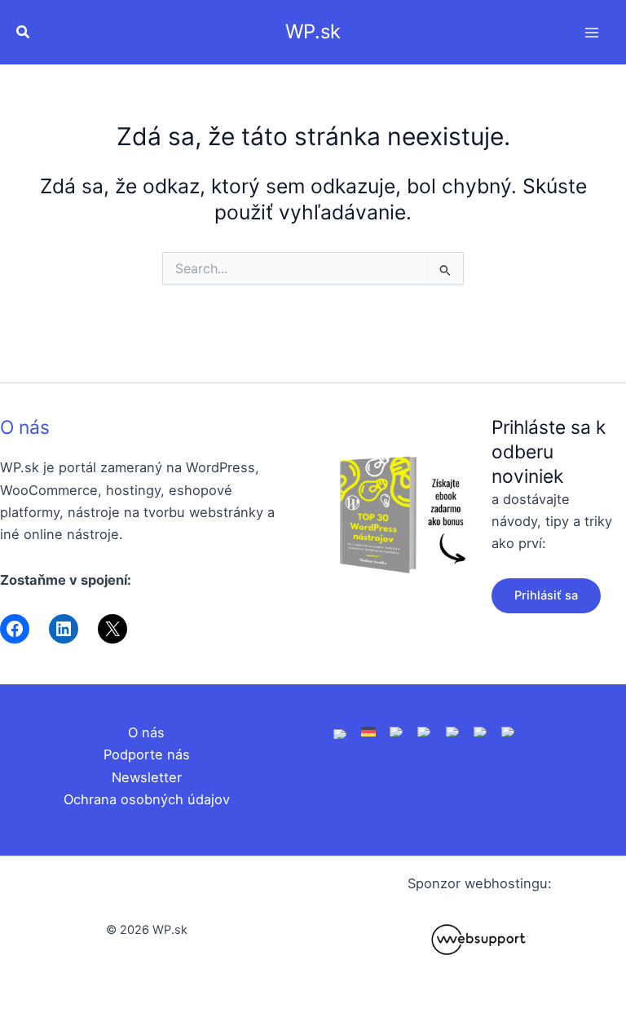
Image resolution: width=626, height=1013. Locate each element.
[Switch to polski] (397, 731)
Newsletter (147, 777)
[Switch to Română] (424, 731)
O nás (25, 427)
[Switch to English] (340, 732)
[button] (23, 32)
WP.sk (313, 31)
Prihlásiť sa (546, 595)
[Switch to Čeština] (481, 731)
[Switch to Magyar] (453, 731)
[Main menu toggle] (591, 32)
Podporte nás (147, 754)
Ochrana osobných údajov (147, 799)
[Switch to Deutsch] (368, 731)
